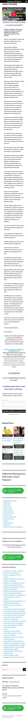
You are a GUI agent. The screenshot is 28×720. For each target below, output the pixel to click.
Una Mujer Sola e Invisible (11, 649)
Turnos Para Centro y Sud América (13, 625)
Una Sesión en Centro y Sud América (14, 615)
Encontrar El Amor (9, 519)
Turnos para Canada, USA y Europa (13, 623)
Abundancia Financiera (10, 501)
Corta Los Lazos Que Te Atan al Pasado (14, 621)
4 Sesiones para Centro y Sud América (14, 611)
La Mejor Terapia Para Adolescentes (14, 657)
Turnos (6, 629)
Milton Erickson (8, 523)
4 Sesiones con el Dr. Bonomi (12, 631)
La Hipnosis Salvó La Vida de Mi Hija (14, 647)
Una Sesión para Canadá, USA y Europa (14, 613)
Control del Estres (9, 513)
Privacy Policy (19, 715)
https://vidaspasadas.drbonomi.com (14, 350)
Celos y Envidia (8, 509)
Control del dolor (8, 511)
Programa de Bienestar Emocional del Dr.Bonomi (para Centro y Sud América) (14, 597)
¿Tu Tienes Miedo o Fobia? (11, 655)
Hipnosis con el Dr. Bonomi (11, 573)
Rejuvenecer (7, 525)
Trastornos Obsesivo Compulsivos (13, 527)
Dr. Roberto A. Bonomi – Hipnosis (13, 571)
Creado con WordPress (7, 717)
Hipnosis (6, 521)
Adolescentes (7, 503)
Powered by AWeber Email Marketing (14, 414)
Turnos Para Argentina (10, 627)
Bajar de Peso (7, 507)
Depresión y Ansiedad (10, 517)
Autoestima (7, 505)
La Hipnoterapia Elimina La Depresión (14, 645)
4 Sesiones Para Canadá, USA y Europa (14, 609)
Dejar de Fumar (8, 515)
